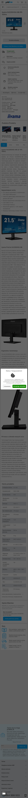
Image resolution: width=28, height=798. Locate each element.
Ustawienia (7, 386)
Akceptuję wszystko (19, 386)
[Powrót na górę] (25, 795)
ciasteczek (17, 379)
